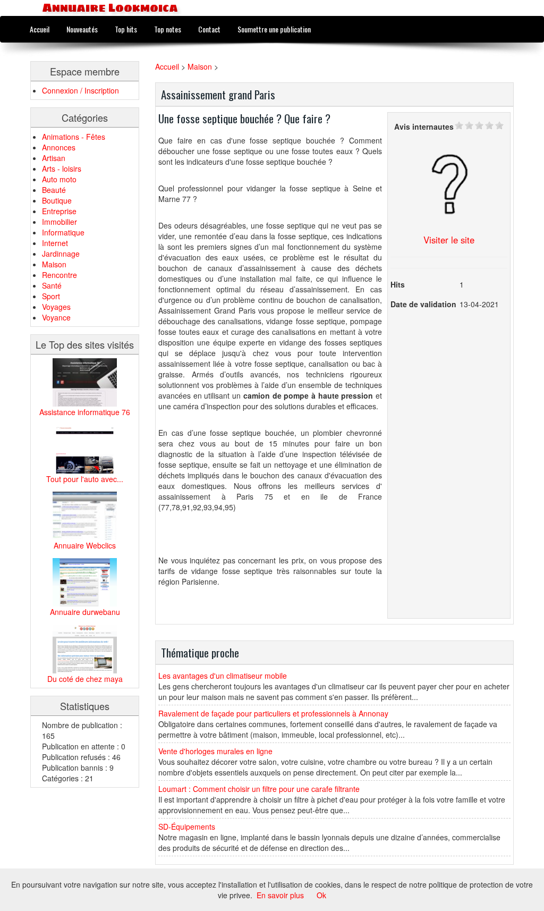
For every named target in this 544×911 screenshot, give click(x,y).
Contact (209, 29)
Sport (51, 296)
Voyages (56, 306)
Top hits (126, 29)
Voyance (56, 317)
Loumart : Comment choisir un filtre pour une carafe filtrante (259, 788)
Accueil (39, 29)
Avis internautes (424, 126)
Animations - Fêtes (73, 136)
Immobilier (59, 221)
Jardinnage (61, 253)
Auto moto (59, 179)
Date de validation (423, 304)
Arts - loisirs (61, 168)
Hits (397, 284)
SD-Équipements (186, 826)
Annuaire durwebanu (85, 611)
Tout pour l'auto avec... (84, 479)
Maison (54, 264)
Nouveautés (82, 29)
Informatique (63, 232)
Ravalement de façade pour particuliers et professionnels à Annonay (273, 713)
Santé (52, 285)
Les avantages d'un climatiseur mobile (222, 675)
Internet (55, 243)
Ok (321, 895)
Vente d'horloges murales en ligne (215, 751)
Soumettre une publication (274, 29)
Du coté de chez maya (85, 678)
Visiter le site (448, 239)
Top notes (167, 29)
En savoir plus (280, 895)
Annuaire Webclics (85, 545)
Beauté (54, 189)
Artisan (53, 158)
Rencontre (59, 274)
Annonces (58, 147)
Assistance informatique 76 (84, 412)
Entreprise (59, 211)
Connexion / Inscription (80, 90)
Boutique (57, 200)
